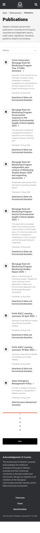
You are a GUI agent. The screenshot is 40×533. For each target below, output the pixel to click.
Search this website (36, 4)
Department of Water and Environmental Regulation (22, 98)
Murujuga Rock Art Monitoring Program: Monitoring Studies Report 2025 (22, 268)
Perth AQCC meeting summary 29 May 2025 (23, 348)
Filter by (6, 50)
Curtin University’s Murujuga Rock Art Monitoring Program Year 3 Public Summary (22, 65)
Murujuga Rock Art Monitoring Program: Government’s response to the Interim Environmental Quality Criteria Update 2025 (23, 118)
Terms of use (20, 498)
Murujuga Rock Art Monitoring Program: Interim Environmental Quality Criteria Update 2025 (23, 214)
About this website (20, 509)
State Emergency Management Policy (22, 382)
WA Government (15, 13)
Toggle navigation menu (4, 4)
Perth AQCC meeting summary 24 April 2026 (23, 315)
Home (5, 13)
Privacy (20, 503)
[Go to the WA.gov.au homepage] (20, 4)
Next (20, 441)
